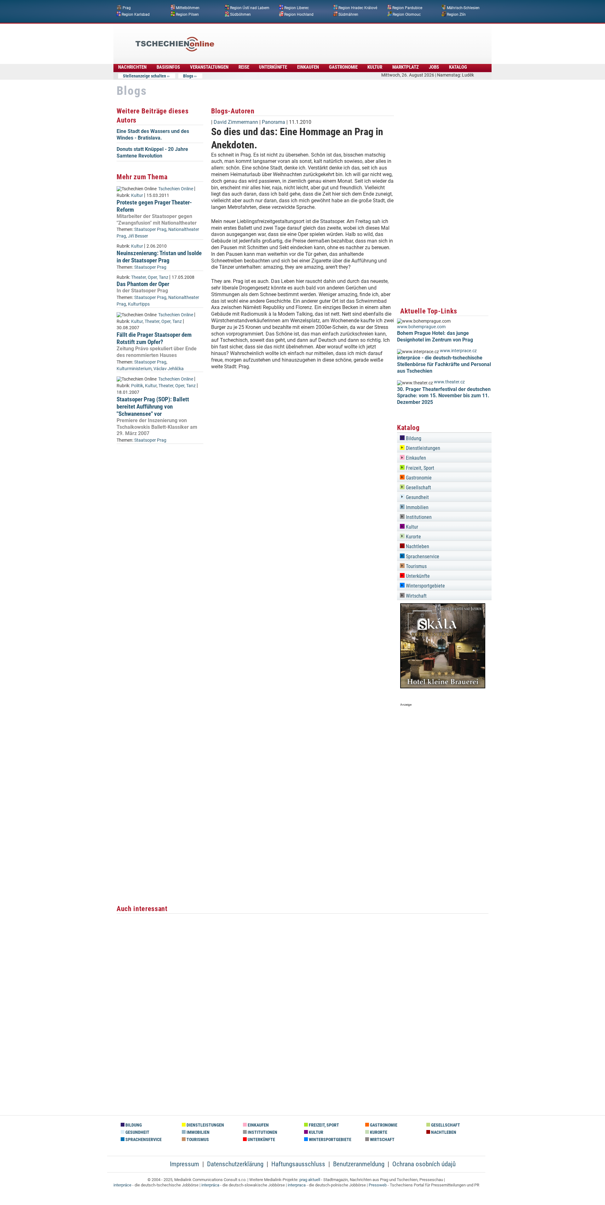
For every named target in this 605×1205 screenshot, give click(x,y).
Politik (137, 385)
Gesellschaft (418, 488)
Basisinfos (168, 67)
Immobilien (417, 507)
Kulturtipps (139, 304)
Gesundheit (417, 497)
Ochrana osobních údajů (424, 1164)
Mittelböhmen (187, 8)
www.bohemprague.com (421, 327)
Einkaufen (308, 67)
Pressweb (378, 1185)
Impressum (184, 1164)
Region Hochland (299, 14)
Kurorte (413, 537)
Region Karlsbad (136, 14)
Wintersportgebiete (425, 586)
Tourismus (416, 566)
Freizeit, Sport (419, 468)
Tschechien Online (175, 189)
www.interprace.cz (458, 350)
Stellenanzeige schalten (144, 75)
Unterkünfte (273, 67)
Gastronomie (343, 67)
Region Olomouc (407, 14)
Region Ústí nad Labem (249, 8)
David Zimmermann (236, 122)
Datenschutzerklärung (235, 1164)
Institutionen (418, 517)
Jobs (434, 67)
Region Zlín (456, 14)
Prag (127, 8)
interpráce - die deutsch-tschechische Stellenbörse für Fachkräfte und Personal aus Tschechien (444, 364)
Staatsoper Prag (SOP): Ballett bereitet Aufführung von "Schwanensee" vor (153, 406)
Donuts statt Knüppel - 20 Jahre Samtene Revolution (152, 152)
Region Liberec (296, 8)
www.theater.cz (449, 382)
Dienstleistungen (422, 448)
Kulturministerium (134, 368)
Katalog (458, 67)
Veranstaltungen (209, 67)
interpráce (122, 1185)
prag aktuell (309, 1179)
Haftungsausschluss (298, 1164)
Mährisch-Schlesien (463, 8)
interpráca (210, 1185)
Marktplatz (405, 67)
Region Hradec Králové (357, 8)
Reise (244, 67)
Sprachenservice (422, 556)
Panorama (273, 122)
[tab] (444, 437)
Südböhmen (240, 14)
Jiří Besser (138, 236)
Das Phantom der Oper (143, 284)
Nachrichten (132, 67)
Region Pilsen (187, 14)
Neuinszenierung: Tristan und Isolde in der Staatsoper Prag (159, 257)
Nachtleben (417, 546)
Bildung (413, 438)
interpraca (297, 1185)
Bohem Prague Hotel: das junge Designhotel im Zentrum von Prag (435, 336)
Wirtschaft (416, 596)
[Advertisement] (319, 39)
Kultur (374, 67)
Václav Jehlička (168, 368)
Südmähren (348, 14)
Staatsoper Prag (150, 229)
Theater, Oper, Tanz (149, 277)
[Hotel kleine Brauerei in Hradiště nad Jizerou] (442, 687)
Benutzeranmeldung (358, 1164)
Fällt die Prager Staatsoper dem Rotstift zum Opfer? (154, 338)
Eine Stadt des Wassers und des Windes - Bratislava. (153, 134)
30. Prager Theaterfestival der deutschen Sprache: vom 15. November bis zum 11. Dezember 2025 (444, 395)
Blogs (188, 75)
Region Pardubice (407, 8)
